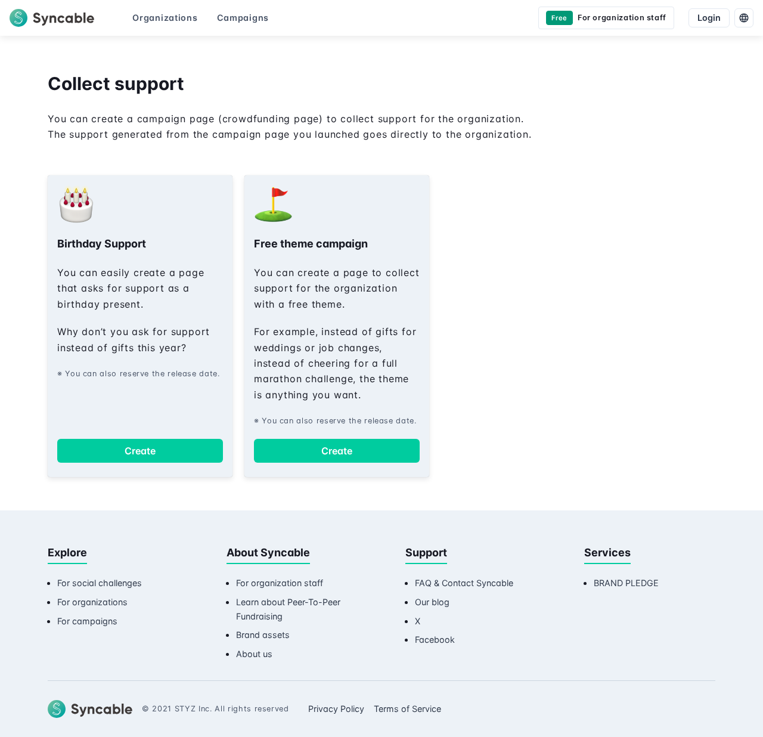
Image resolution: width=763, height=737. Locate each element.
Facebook (435, 639)
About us (254, 654)
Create (140, 451)
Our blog (432, 602)
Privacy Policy (336, 709)
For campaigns (87, 621)
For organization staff (279, 583)
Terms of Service (407, 709)
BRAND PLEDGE (626, 583)
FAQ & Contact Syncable (464, 583)
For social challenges (99, 583)
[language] (743, 17)
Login (709, 18)
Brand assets (263, 635)
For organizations (92, 602)
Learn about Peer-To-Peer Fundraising (288, 609)
